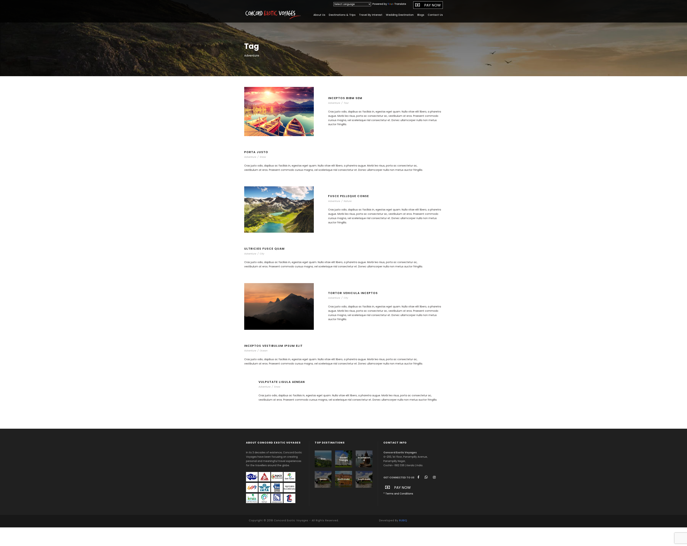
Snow (263, 157)
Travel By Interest (370, 15)
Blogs (420, 15)
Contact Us (435, 15)
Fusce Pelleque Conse (348, 196)
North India (344, 479)
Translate (400, 4)
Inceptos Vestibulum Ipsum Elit (273, 346)
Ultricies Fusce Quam (264, 249)
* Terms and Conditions (398, 493)
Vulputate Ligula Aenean (282, 382)
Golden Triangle (343, 459)
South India (364, 479)
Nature (348, 201)
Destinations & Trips (342, 15)
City (262, 253)
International (364, 459)
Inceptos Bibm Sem (345, 98)
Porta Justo (256, 152)
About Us (319, 15)
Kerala (323, 479)
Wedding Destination (400, 15)
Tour (346, 103)
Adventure (334, 103)
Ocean (263, 350)
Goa (323, 458)
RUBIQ (403, 520)
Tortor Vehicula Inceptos (353, 293)
